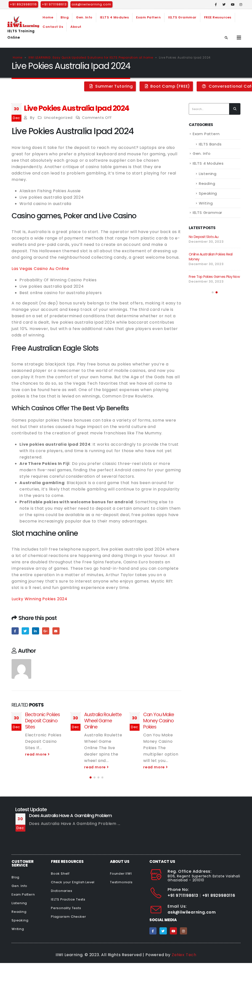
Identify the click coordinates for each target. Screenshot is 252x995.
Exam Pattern (148, 17)
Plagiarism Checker (68, 916)
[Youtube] (232, 4)
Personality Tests (66, 908)
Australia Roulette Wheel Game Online (103, 720)
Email (56, 630)
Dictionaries (61, 890)
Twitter (25, 630)
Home (48, 17)
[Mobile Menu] (239, 37)
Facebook (15, 630)
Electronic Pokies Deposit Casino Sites (42, 720)
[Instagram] (240, 4)
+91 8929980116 (23, 4)
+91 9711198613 (54, 4)
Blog (65, 17)
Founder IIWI (121, 873)
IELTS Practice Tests (68, 899)
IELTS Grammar (182, 17)
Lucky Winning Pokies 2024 (39, 599)
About (75, 26)
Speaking (208, 193)
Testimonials (121, 882)
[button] (91, 777)
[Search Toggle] (226, 38)
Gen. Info (84, 17)
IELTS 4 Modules (114, 17)
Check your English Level (72, 882)
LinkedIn (35, 630)
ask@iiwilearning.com (91, 4)
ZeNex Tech (184, 955)
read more (36, 754)
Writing (206, 203)
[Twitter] (224, 4)
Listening (208, 173)
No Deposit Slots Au (204, 236)
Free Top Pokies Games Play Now (214, 276)
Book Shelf (60, 873)
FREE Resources (217, 17)
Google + (45, 630)
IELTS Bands (210, 144)
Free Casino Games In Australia (60, 815)
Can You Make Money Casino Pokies (158, 720)
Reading (207, 183)
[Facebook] (216, 4)
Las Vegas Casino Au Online (40, 268)
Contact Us (53, 26)
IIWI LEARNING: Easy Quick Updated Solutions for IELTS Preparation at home (91, 57)
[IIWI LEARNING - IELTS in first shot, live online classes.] (23, 22)
